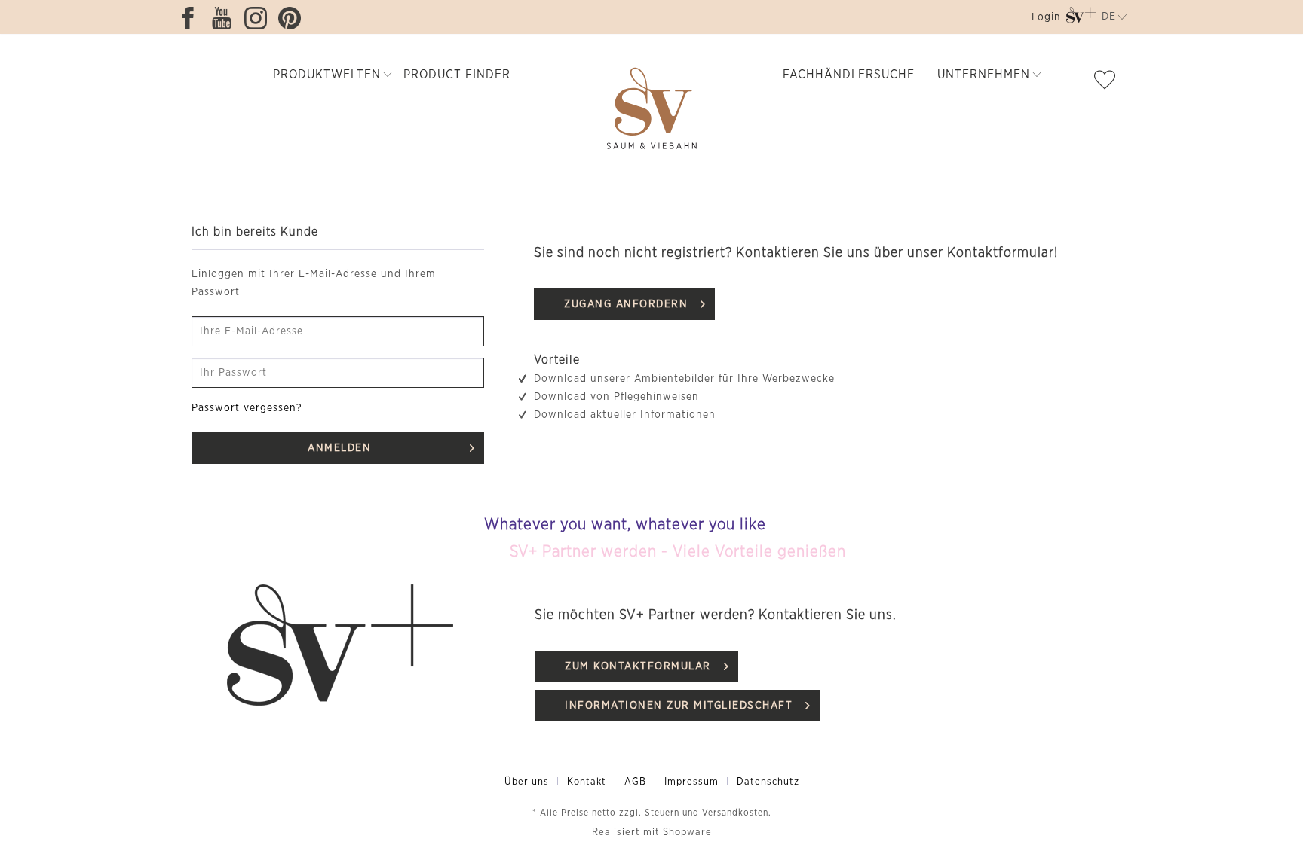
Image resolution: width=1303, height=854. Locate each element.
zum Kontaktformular (638, 666)
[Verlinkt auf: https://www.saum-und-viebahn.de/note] (1108, 83)
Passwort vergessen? (247, 408)
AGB (635, 782)
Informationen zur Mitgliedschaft (679, 705)
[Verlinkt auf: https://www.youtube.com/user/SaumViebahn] (225, 18)
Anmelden (339, 448)
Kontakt (586, 782)
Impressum (691, 782)
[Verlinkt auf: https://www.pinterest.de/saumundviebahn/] (293, 18)
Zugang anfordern (626, 304)
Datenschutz (768, 782)
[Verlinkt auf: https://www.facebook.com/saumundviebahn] (191, 18)
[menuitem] (1044, 20)
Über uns (526, 782)
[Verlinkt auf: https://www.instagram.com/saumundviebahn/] (259, 18)
